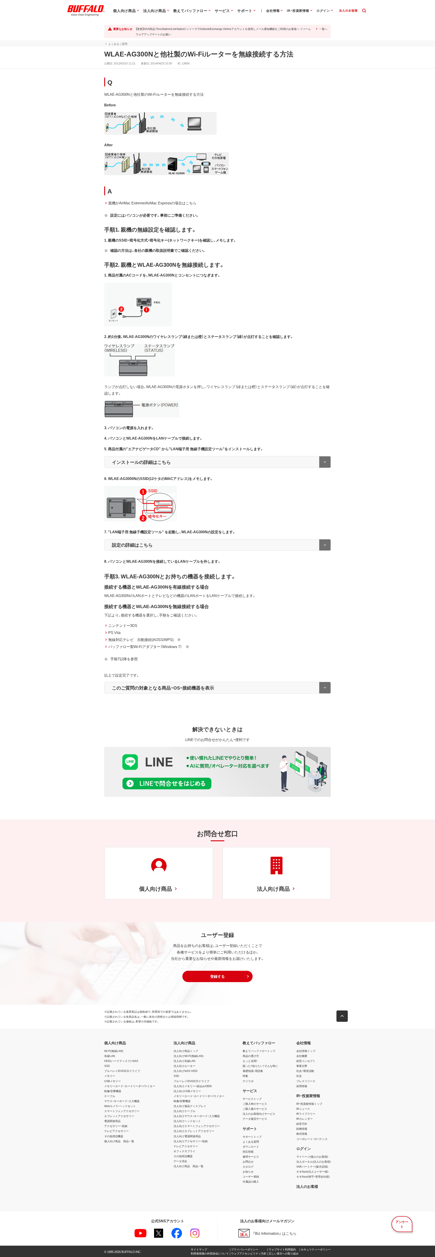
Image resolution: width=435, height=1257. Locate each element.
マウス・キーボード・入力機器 (122, 1101)
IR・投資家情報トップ (309, 1104)
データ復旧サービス (255, 1119)
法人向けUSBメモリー (187, 1091)
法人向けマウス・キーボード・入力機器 (197, 1116)
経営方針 (301, 1124)
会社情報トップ (305, 1051)
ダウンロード (251, 1147)
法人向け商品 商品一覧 (188, 1166)
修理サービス (251, 1156)
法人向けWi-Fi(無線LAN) (188, 1056)
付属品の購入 (251, 1181)
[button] (217, 976)
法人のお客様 (307, 1186)
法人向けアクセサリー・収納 (191, 1141)
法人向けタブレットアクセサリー (194, 1131)
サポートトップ (252, 1137)
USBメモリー (112, 1081)
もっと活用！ (250, 1061)
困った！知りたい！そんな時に (260, 1066)
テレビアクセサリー (116, 1131)
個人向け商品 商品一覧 (119, 1141)
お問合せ (248, 1161)
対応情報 (248, 1151)
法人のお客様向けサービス (259, 1114)
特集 (245, 1076)
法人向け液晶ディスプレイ (190, 1106)
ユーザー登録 (251, 1176)
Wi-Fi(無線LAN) (113, 1051)
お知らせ (248, 1171)
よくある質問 (251, 1142)
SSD (107, 1066)
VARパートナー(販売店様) (312, 1166)
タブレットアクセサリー (119, 1116)
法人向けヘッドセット (187, 1121)
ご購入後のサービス (255, 1109)
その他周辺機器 (113, 1136)
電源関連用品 (112, 1121)
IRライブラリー (305, 1114)
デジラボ (248, 1081)
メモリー (109, 1076)
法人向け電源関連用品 (187, 1136)
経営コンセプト (305, 1061)
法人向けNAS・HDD (186, 1071)
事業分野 (301, 1066)
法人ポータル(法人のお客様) (313, 1161)
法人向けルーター (184, 1066)
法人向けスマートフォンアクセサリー (197, 1126)
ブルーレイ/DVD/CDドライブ (122, 1071)
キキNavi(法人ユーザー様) (312, 1171)
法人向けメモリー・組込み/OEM (193, 1086)
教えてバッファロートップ (259, 1051)
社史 (299, 1076)
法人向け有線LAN (184, 1061)
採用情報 (301, 1086)
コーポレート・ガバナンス (312, 1139)
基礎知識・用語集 (253, 1071)
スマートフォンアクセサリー (122, 1111)
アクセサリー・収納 (115, 1126)
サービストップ (252, 1099)
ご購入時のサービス (255, 1104)
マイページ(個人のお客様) (312, 1156)
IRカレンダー (304, 1119)
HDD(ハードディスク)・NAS (121, 1061)
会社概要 (301, 1056)
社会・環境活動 (305, 1071)
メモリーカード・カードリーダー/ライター (129, 1086)
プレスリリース (305, 1081)
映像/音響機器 (112, 1091)
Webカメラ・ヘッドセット (120, 1106)
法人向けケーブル (184, 1111)
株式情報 (301, 1134)
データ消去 (180, 1161)
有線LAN (109, 1056)
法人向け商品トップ (186, 1051)
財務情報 (301, 1129)
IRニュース (303, 1109)
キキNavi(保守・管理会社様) (313, 1176)
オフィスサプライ (184, 1151)
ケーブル (109, 1096)
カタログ (248, 1166)
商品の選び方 (251, 1056)
